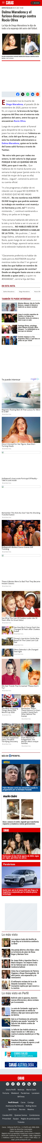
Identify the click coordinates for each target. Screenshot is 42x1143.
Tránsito (21, 1122)
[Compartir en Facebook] (17, 94)
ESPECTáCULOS (7, 8)
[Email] (37, 94)
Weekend (15, 1093)
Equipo (16, 1118)
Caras (23, 1102)
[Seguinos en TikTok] (23, 1084)
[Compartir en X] (22, 94)
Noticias (21, 1089)
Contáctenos (34, 1115)
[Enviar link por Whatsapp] (27, 94)
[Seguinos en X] (18, 1084)
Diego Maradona (24, 292)
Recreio (22, 1109)
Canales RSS (7, 1115)
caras (21, 830)
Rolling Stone (31, 1106)
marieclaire (21, 796)
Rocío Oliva (19, 120)
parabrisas (21, 864)
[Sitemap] (34, 1084)
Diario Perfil (11, 1089)
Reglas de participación (30, 1118)
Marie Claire (31, 1089)
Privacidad (6, 1118)
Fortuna (6, 1093)
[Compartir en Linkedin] (32, 94)
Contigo (31, 1102)
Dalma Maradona (10, 143)
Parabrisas (25, 1093)
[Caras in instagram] (7, 1084)
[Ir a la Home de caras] (10, 4)
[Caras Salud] (21, 1056)
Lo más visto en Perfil (15, 993)
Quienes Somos (20, 1115)
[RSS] (29, 1084)
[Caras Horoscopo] (21, 1067)
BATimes (21, 1096)
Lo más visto (10, 934)
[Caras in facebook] (13, 1084)
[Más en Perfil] (14, 756)
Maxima (30, 1109)
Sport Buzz (12, 1109)
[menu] (3, 3)
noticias (21, 762)
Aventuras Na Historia (15, 1106)
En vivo (36, 3)
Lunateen (35, 1093)
